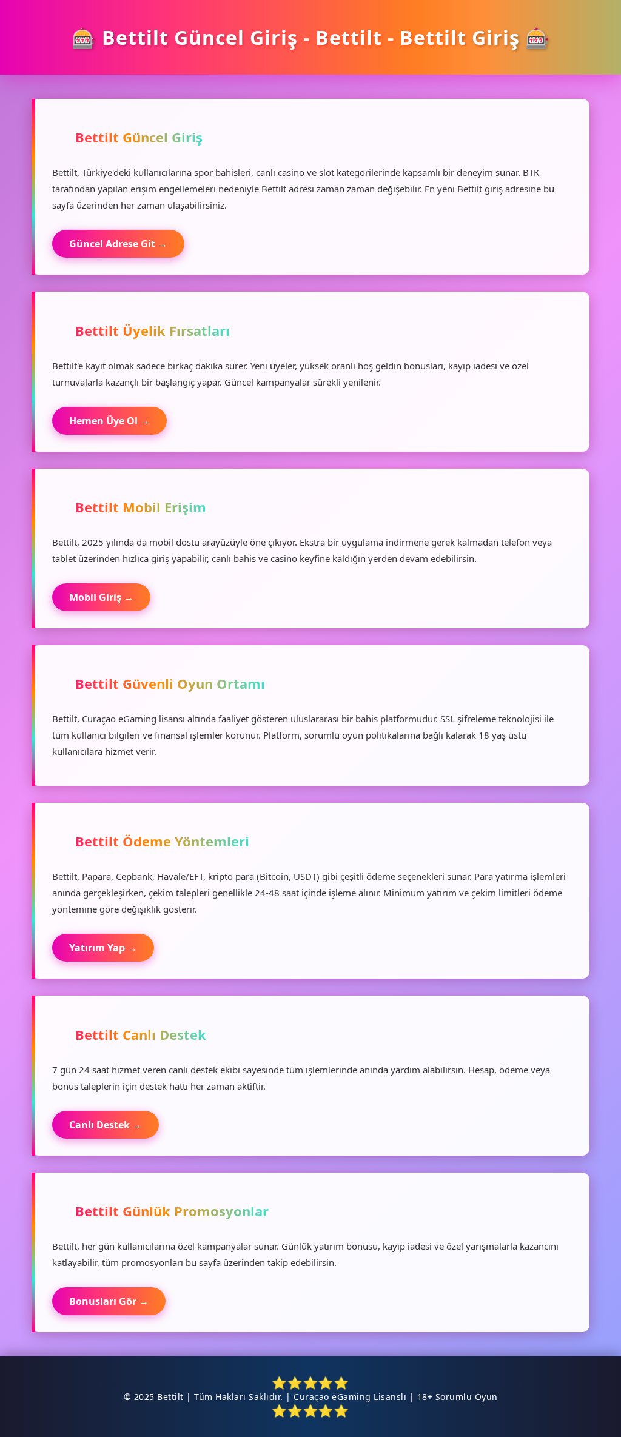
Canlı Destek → (105, 1124)
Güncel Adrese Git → (118, 243)
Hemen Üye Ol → (109, 420)
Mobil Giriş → (101, 597)
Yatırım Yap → (103, 947)
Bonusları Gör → (109, 1301)
